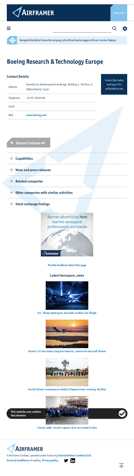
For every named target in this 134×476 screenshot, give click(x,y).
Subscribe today (114, 80)
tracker (103, 40)
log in (114, 84)
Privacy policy (50, 460)
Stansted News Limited (71, 455)
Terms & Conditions (18, 460)
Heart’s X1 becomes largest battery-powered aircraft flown (67, 351)
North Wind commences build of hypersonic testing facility (67, 389)
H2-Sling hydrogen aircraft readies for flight (67, 313)
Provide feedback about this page (67, 265)
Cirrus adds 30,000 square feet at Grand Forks (67, 427)
